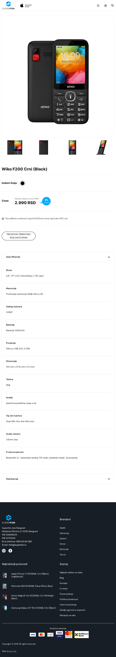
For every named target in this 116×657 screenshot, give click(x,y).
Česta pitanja (66, 594)
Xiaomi (63, 538)
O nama (63, 588)
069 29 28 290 (24, 541)
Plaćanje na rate (68, 615)
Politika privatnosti (69, 599)
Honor (63, 544)
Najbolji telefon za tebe (71, 572)
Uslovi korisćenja (68, 604)
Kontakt (63, 583)
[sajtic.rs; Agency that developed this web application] (13, 651)
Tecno (63, 554)
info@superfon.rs (17, 544)
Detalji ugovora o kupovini (72, 610)
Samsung (64, 533)
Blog (62, 577)
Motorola (64, 549)
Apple (62, 527)
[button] (111, 5)
